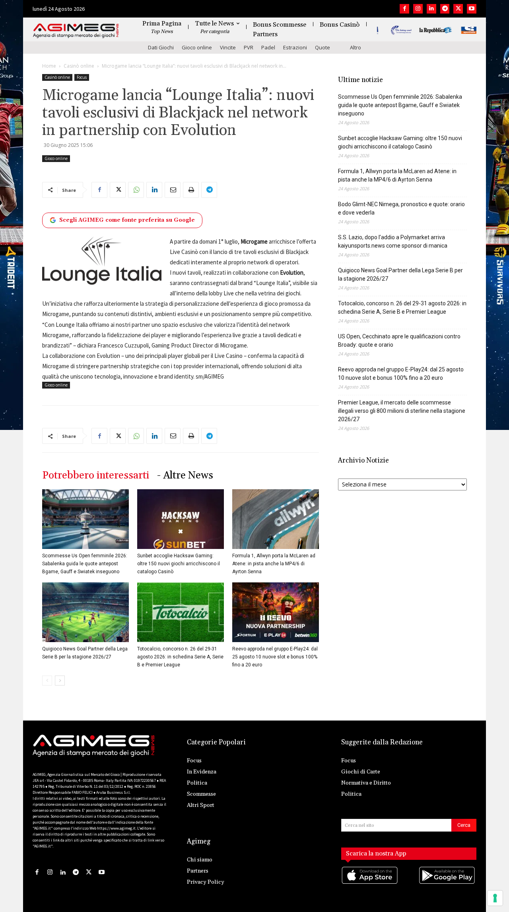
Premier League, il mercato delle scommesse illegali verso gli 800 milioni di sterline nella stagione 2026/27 (401, 410)
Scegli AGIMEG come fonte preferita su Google (127, 220)
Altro (355, 47)
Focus (82, 77)
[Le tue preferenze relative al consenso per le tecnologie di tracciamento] (495, 898)
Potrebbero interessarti (95, 475)
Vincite (228, 47)
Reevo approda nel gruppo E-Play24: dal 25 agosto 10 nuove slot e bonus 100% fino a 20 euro (275, 657)
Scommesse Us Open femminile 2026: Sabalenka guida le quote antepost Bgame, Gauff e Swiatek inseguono (84, 563)
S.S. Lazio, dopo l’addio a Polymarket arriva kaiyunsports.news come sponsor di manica (392, 241)
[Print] (191, 190)
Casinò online (79, 65)
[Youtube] (471, 9)
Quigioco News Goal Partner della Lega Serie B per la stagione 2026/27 (400, 274)
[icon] (370, 883)
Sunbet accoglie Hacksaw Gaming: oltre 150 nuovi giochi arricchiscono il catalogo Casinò (178, 563)
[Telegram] (445, 9)
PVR (248, 47)
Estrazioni (295, 47)
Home (49, 65)
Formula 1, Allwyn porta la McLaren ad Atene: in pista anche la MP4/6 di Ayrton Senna (273, 563)
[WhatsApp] (136, 190)
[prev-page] (47, 680)
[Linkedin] (431, 9)
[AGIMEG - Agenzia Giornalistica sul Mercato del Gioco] (76, 31)
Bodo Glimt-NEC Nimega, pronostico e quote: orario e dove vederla (401, 208)
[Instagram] (418, 9)
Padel (268, 47)
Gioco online (197, 47)
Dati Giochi (161, 47)
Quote (322, 47)
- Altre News (185, 475)
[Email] (173, 190)
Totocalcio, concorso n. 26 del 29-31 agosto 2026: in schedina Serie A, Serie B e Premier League (180, 657)
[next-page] (60, 680)
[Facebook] (404, 9)
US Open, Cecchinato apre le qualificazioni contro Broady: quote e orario (399, 340)
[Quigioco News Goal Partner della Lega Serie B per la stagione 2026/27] (85, 612)
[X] (458, 9)
